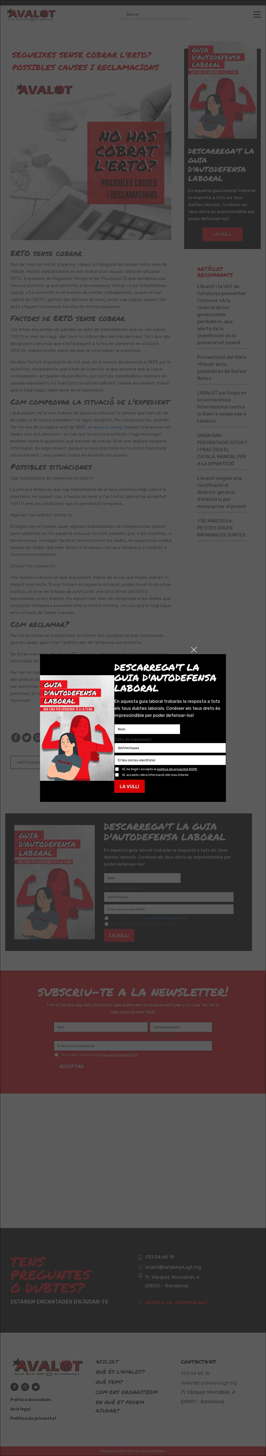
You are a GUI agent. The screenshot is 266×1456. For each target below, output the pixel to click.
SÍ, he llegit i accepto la (159, 769)
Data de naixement (133, 739)
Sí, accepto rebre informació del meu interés (155, 775)
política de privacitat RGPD (177, 769)
